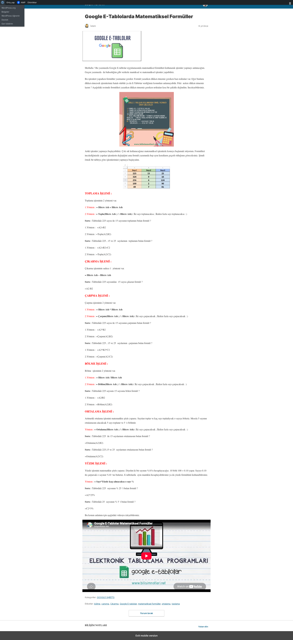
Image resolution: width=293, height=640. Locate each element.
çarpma (105, 603)
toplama (176, 603)
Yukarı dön (203, 626)
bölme (97, 603)
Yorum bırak (146, 613)
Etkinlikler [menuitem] (32, 2)
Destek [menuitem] (5, 19)
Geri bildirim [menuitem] (7, 23)
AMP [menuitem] (23, 2)
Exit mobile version (147, 635)
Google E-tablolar (128, 603)
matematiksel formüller (149, 603)
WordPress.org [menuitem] (9, 8)
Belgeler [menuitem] (5, 12)
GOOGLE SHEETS (105, 597)
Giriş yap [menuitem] (10, 2)
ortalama (166, 603)
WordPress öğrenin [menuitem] (11, 16)
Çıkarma (114, 603)
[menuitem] (2, 2)
